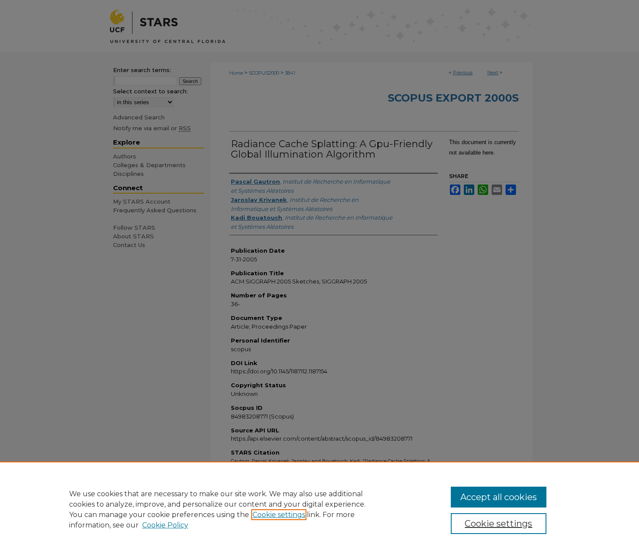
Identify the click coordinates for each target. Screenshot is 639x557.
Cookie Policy (165, 525)
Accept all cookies (498, 497)
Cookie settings (279, 515)
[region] (319, 509)
